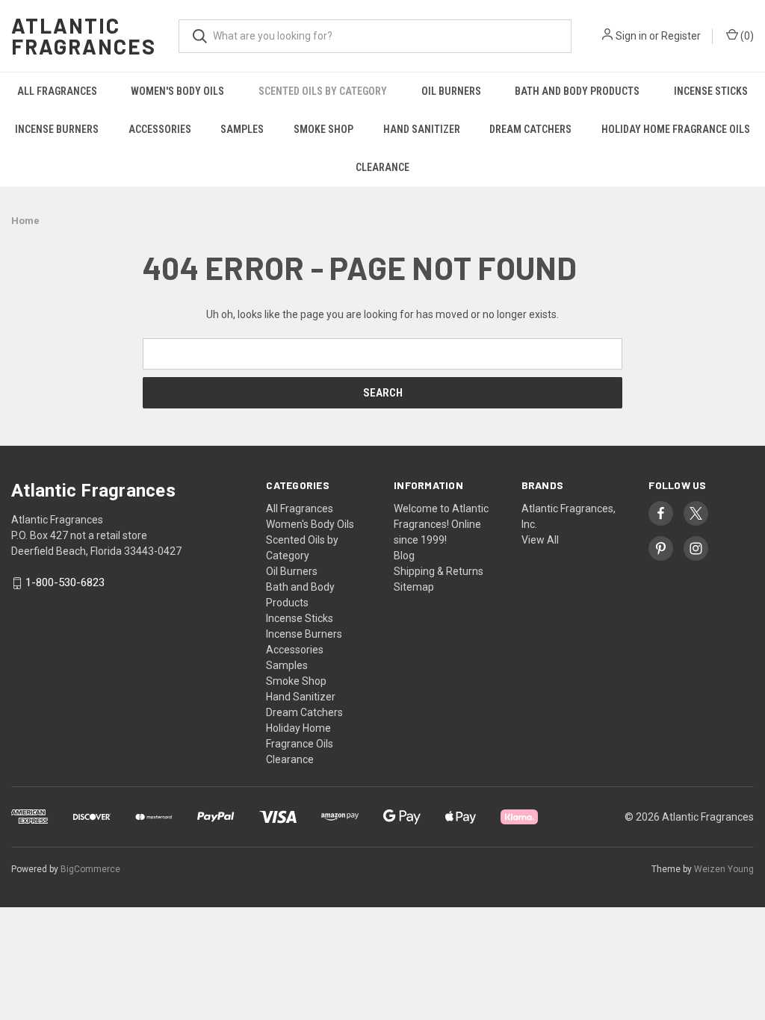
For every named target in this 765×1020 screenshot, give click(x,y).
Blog (404, 556)
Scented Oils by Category (322, 91)
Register (681, 36)
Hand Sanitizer (421, 129)
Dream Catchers (530, 129)
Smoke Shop (323, 129)
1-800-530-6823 (65, 583)
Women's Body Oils (177, 91)
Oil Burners (451, 91)
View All (540, 540)
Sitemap (414, 587)
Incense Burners (57, 129)
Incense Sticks (711, 91)
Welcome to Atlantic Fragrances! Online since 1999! (441, 524)
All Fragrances (57, 91)
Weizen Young (724, 869)
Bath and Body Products (577, 91)
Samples (242, 129)
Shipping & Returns (438, 571)
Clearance (382, 167)
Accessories (159, 129)
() (746, 36)
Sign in (631, 36)
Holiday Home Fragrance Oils (675, 129)
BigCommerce (90, 869)
